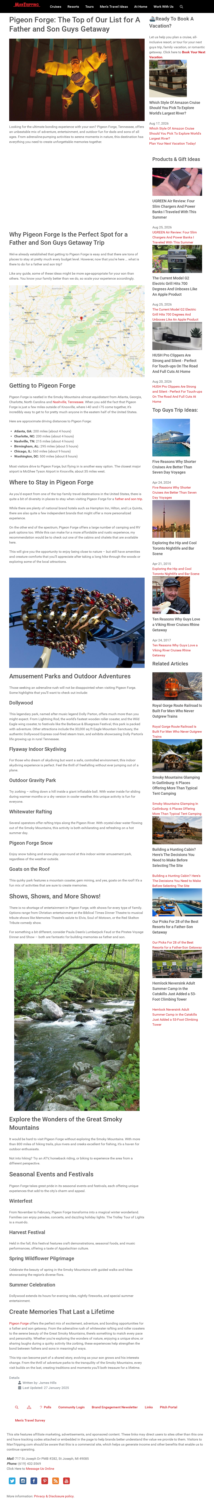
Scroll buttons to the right (29, 172)
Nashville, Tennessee (68, 402)
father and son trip (128, 499)
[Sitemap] (30, 1407)
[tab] (77, 151)
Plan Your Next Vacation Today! (172, 143)
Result (137, 214)
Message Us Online (40, 1469)
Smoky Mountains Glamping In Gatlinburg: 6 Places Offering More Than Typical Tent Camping (176, 809)
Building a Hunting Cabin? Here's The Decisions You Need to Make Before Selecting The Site (176, 881)
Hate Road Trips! (30, 201)
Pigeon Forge (19, 1323)
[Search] (182, 6)
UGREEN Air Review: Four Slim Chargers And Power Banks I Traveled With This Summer (174, 237)
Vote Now (54, 214)
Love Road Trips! (30, 192)
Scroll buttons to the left (28, 166)
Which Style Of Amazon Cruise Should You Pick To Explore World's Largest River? (175, 133)
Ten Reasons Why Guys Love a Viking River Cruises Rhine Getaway (175, 650)
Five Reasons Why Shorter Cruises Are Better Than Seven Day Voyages (174, 492)
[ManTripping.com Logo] (27, 4)
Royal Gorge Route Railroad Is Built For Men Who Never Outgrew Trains (177, 732)
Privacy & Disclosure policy (54, 1496)
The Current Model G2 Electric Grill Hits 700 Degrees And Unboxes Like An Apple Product (175, 314)
